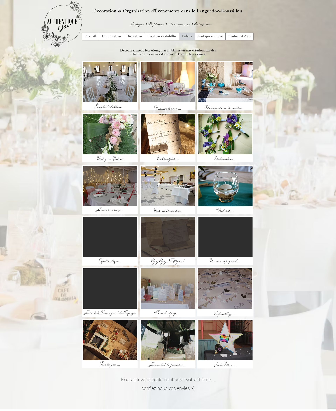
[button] (110, 82)
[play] (129, 99)
